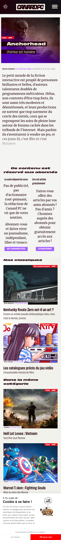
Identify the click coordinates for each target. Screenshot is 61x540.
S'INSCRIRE (45, 248)
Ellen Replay (8, 362)
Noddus (7, 427)
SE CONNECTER (16, 248)
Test (4, 37)
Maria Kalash (8, 69)
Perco (6, 481)
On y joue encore (42, 266)
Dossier (46, 324)
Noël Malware (9, 303)
